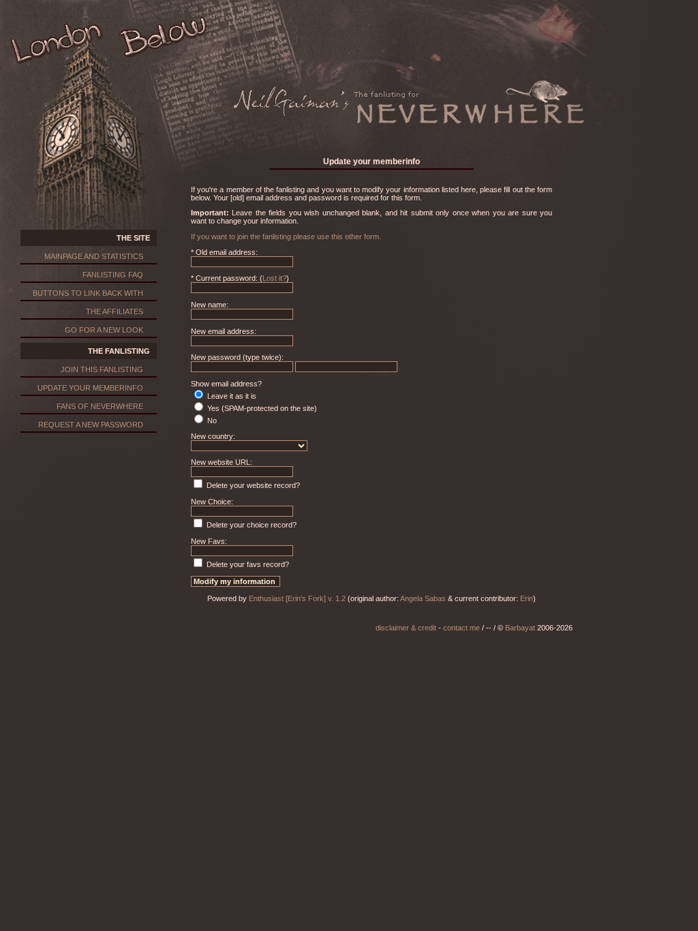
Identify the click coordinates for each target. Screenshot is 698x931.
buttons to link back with (88, 293)
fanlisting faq (112, 275)
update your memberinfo (90, 388)
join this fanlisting (102, 369)
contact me (461, 628)
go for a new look (104, 330)
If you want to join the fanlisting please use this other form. (286, 236)
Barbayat (520, 628)
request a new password (90, 425)
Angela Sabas (423, 598)
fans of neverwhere (100, 406)
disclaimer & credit (406, 628)
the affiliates (114, 311)
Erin (526, 598)
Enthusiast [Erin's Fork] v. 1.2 (297, 598)
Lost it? (274, 278)
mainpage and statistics (93, 256)
